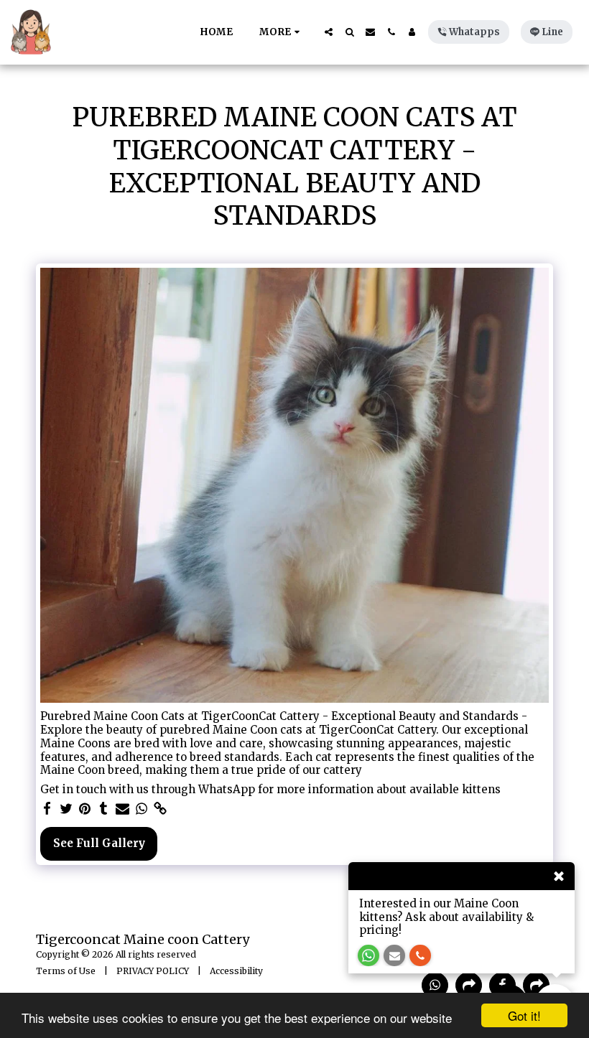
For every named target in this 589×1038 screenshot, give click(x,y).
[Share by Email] (122, 809)
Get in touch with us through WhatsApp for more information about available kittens (270, 789)
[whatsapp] (141, 809)
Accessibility (236, 970)
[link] (160, 809)
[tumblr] (104, 809)
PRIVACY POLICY (152, 970)
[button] (328, 32)
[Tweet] (66, 809)
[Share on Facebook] (47, 809)
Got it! (524, 1015)
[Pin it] (85, 809)
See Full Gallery (99, 843)
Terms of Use (66, 970)
